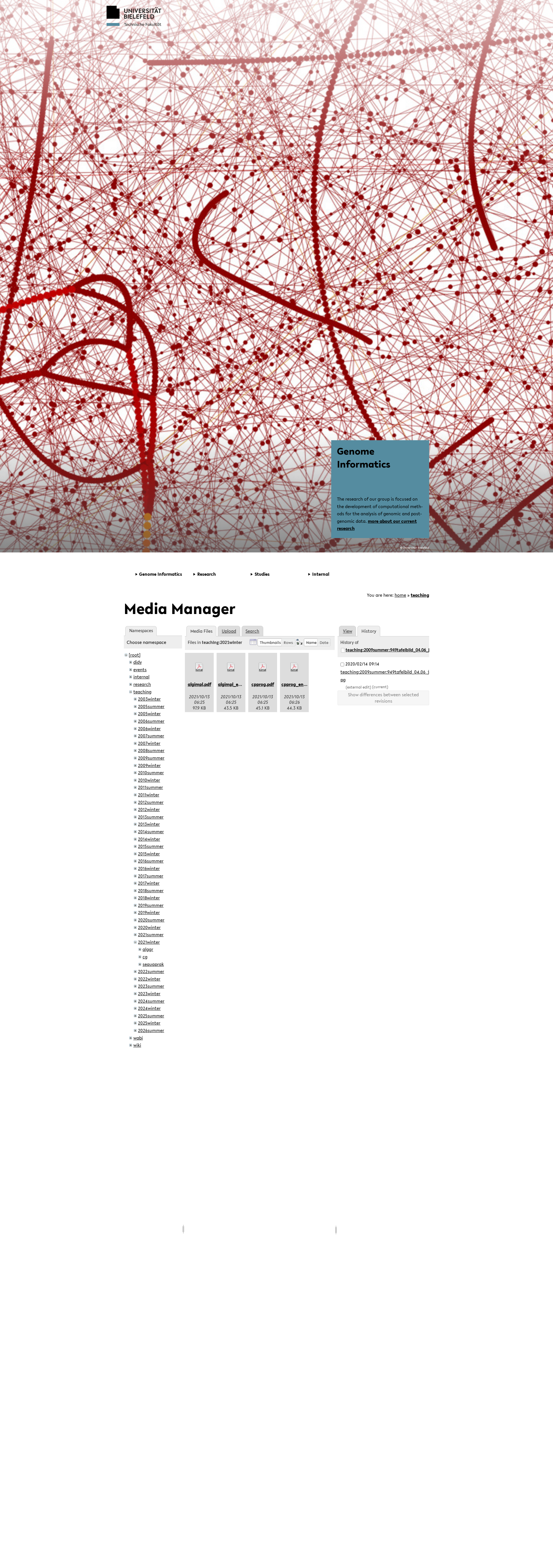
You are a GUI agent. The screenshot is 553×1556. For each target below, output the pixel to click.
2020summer (151, 920)
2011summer (150, 787)
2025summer (151, 1015)
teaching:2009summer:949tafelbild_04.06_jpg (390, 650)
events (140, 669)
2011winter (148, 795)
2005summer (151, 706)
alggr (148, 949)
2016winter (149, 868)
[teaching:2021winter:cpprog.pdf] (263, 667)
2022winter (149, 979)
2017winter (149, 883)
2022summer (151, 971)
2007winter (149, 743)
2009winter (149, 765)
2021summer (151, 934)
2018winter (149, 898)
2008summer (151, 750)
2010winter (149, 780)
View (347, 631)
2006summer (151, 721)
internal (141, 677)
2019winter (149, 912)
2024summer (151, 1001)
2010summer (151, 772)
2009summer (151, 758)
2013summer (151, 817)
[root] (135, 655)
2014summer (151, 831)
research (142, 684)
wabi (138, 1038)
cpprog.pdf (262, 684)
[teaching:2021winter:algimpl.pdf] (199, 667)
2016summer (151, 861)
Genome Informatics (363, 457)
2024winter (149, 1008)
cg (145, 957)
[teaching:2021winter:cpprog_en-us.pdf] (294, 667)
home (400, 595)
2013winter (149, 824)
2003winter (149, 699)
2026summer (151, 1030)
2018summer (151, 890)
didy (137, 662)
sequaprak (153, 964)
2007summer (151, 736)
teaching (420, 595)
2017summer (150, 876)
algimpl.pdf (199, 684)
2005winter (149, 713)
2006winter (149, 728)
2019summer (151, 905)
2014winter (149, 839)
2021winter (149, 942)
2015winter (149, 854)
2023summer (151, 986)
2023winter (149, 993)
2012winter (149, 809)
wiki (137, 1045)
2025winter (149, 1023)
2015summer (151, 846)
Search (252, 631)
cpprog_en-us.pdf (299, 684)
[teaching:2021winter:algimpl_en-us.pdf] (231, 667)
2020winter (149, 927)
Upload (229, 631)
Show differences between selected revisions (383, 697)
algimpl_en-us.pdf (236, 684)
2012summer (151, 802)
